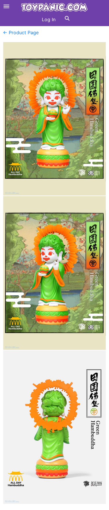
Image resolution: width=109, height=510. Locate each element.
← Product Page (21, 32)
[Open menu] (6, 6)
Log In (49, 19)
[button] (67, 19)
